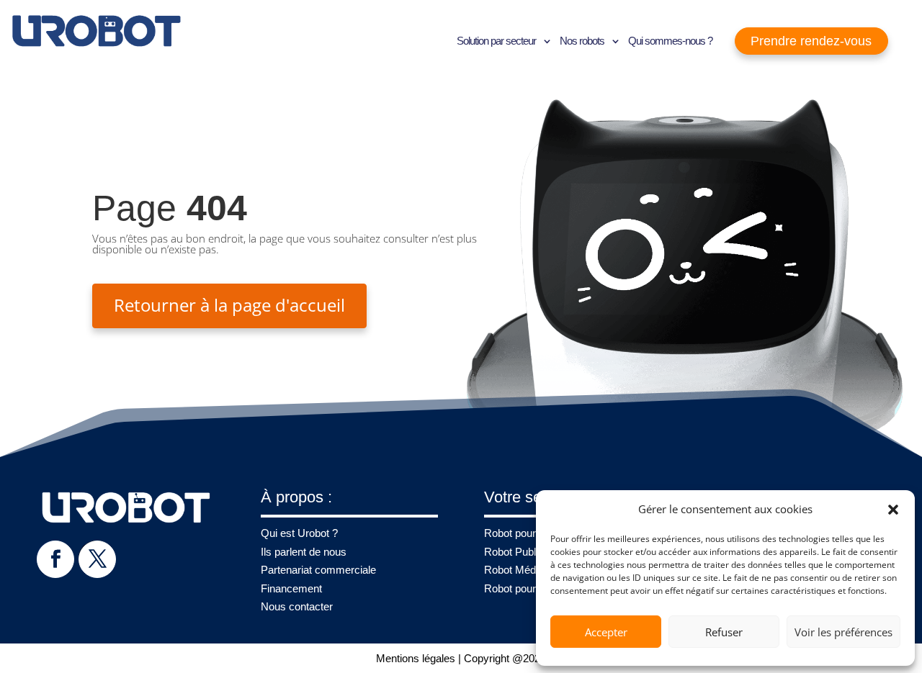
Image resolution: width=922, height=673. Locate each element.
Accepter (606, 632)
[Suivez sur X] (97, 559)
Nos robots (582, 41)
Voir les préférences (843, 632)
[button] (893, 509)
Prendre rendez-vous (811, 41)
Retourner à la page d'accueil (229, 305)
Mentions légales (415, 658)
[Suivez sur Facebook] (55, 559)
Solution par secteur (496, 41)
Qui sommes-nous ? (670, 41)
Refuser (724, 632)
